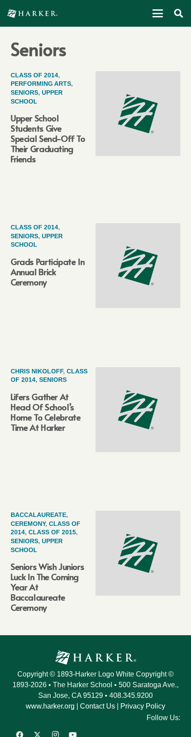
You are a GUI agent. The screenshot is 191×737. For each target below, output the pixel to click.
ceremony (28, 523)
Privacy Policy (142, 706)
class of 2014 (34, 75)
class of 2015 (52, 532)
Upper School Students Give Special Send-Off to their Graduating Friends (48, 138)
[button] (158, 13)
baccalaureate (38, 514)
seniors (24, 92)
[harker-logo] (32, 13)
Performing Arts (41, 83)
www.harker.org (50, 706)
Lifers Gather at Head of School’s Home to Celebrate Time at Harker (45, 412)
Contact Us (97, 706)
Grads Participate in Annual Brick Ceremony (47, 272)
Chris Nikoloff (37, 371)
